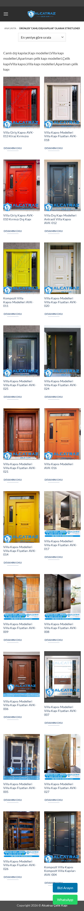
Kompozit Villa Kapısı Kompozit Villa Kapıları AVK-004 (60, 870)
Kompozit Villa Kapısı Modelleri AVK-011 (18, 302)
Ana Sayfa (10, 28)
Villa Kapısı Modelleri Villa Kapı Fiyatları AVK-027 (60, 787)
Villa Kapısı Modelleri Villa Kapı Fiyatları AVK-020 (60, 302)
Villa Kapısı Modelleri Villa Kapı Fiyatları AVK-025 (19, 384)
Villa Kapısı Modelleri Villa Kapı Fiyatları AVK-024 (60, 384)
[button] (5, 14)
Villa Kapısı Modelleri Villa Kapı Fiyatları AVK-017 (60, 544)
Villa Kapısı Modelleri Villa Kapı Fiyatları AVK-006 (19, 705)
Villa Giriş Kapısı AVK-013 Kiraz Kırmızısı (18, 134)
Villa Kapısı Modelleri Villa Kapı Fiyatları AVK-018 (60, 136)
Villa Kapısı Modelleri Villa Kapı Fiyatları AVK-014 (19, 550)
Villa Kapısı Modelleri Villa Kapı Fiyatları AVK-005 (19, 787)
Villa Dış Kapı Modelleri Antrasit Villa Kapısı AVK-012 (60, 219)
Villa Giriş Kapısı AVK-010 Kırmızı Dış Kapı (18, 217)
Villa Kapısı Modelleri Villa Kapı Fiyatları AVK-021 (19, 467)
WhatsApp (65, 899)
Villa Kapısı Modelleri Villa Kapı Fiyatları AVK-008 (60, 627)
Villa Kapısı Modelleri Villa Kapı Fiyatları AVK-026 (19, 865)
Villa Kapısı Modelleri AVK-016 (58, 466)
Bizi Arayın (65, 888)
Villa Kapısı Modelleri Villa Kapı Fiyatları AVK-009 (19, 627)
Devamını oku (13, 148)
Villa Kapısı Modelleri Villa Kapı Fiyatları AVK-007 (60, 710)
